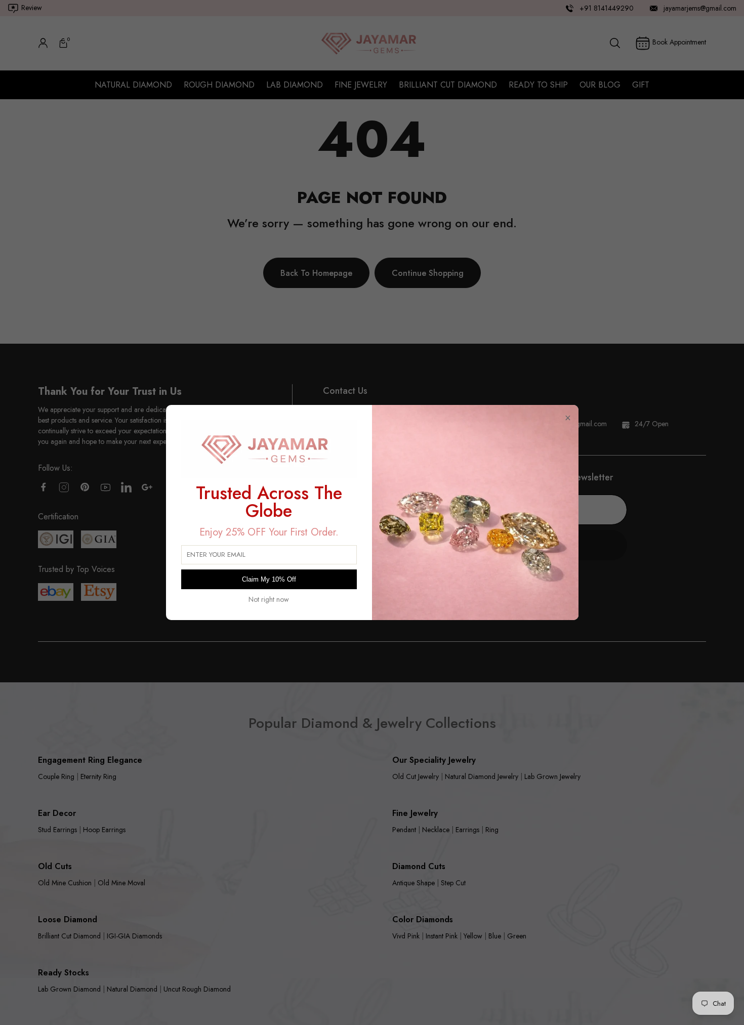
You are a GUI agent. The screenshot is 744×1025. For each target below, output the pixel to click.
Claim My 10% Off (269, 579)
